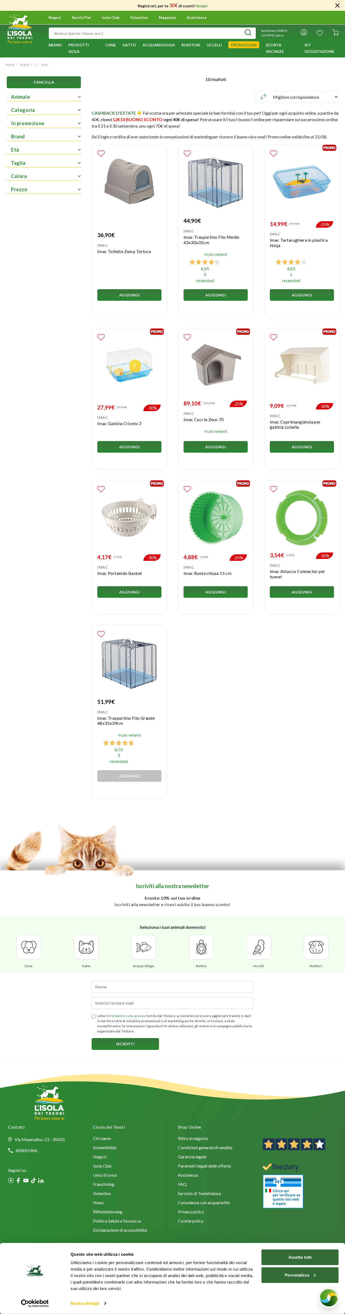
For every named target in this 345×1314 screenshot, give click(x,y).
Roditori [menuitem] (190, 45)
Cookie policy (190, 1221)
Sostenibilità (104, 1148)
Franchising (103, 1185)
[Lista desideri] (319, 33)
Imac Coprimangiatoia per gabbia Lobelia (295, 424)
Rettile (201, 966)
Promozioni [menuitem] (244, 45)
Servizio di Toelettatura (199, 1194)
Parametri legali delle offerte (204, 1166)
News (98, 1203)
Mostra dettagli (85, 1303)
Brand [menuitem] (55, 45)
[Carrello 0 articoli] (335, 33)
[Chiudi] (337, 5)
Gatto (86, 966)
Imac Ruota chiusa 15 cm (208, 573)
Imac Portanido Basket (119, 573)
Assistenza (196, 17)
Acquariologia (143, 966)
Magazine (167, 17)
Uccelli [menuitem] (214, 45)
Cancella (43, 82)
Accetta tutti (300, 1257)
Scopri (202, 6)
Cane (29, 966)
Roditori (316, 966)
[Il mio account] (304, 33)
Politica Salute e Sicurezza (117, 1221)
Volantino (139, 17)
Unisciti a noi (105, 1175)
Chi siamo (102, 1139)
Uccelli (258, 966)
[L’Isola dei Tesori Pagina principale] (19, 27)
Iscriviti (125, 1044)
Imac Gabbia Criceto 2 (119, 423)
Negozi (55, 17)
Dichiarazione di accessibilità (120, 1230)
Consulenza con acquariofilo (204, 1203)
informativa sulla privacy (127, 1016)
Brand (24, 65)
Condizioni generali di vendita (205, 1148)
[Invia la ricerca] (248, 33)
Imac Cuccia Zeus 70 (204, 419)
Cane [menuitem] (110, 45)
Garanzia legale (192, 1157)
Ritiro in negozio (193, 1139)
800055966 (26, 1150)
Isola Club (102, 1166)
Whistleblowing (107, 1212)
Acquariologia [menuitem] (159, 45)
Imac (44, 65)
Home (10, 65)
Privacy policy (191, 1212)
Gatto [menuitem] (129, 45)
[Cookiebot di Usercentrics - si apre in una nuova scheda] (34, 1303)
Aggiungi (129, 295)
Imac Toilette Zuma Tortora (124, 251)
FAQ (182, 1185)
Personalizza (297, 1274)
